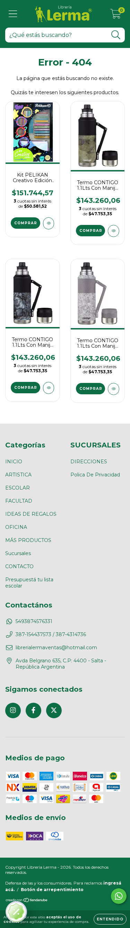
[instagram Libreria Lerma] (13, 710)
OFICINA (16, 527)
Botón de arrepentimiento (52, 889)
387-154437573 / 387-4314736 (51, 634)
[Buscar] (116, 35)
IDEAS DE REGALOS (31, 514)
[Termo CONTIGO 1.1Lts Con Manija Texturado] (113, 231)
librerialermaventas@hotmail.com (56, 647)
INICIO (13, 461)
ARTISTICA (18, 475)
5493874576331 (34, 621)
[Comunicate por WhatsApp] (119, 896)
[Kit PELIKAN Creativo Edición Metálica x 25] (48, 223)
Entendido (110, 919)
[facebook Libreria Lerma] (33, 710)
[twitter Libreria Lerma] (54, 710)
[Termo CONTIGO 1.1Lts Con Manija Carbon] (48, 388)
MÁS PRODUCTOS (28, 540)
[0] (115, 15)
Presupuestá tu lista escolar (29, 582)
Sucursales (18, 553)
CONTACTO (19, 566)
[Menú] (13, 14)
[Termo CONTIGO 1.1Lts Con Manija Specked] (113, 389)
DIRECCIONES (88, 461)
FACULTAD (18, 501)
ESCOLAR (17, 488)
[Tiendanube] (27, 901)
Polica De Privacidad (95, 475)
